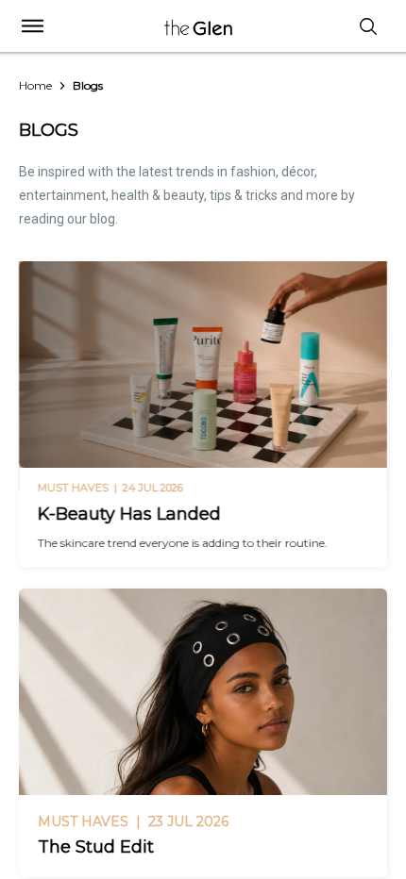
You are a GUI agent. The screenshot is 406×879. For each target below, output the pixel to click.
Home (35, 85)
